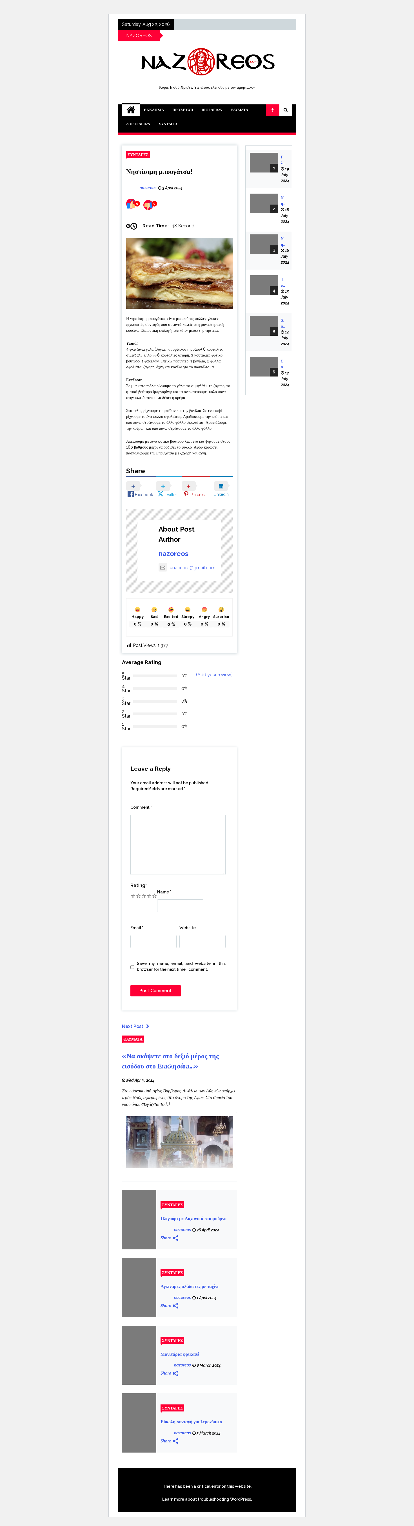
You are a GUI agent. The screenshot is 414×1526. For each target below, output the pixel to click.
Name (164, 892)
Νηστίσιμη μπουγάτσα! (159, 171)
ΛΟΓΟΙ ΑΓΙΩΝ (138, 124)
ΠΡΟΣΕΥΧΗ (182, 110)
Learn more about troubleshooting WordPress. (207, 1499)
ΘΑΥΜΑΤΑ (239, 110)
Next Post (132, 1026)
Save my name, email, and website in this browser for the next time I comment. (181, 966)
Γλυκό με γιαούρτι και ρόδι (283, 160)
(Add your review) (214, 674)
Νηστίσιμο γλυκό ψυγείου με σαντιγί (283, 242)
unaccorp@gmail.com (192, 567)
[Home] (131, 110)
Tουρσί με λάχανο (283, 282)
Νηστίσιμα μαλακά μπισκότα (283, 201)
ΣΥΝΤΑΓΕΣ (168, 124)
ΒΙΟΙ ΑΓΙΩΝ (212, 110)
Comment (141, 807)
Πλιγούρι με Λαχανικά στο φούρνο (193, 1218)
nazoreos (173, 554)
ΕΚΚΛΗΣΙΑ (154, 110)
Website (187, 928)
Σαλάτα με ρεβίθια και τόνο (283, 364)
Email (136, 928)
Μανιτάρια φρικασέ (180, 1354)
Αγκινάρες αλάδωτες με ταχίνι (190, 1286)
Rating (138, 885)
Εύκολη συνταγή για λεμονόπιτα (191, 1421)
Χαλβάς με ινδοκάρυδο (283, 323)
